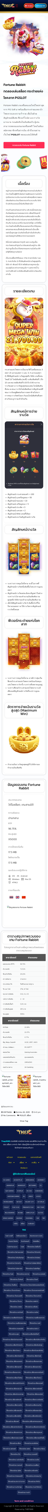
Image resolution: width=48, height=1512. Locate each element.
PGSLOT (23, 1115)
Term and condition (24, 1500)
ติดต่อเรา (24, 1167)
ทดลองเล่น (21, 1157)
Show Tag (24, 1121)
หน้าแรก (10, 1157)
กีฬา (10, 1162)
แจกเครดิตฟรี (36, 1157)
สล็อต (29, 1115)
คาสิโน (34, 1162)
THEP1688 (29, 1509)
